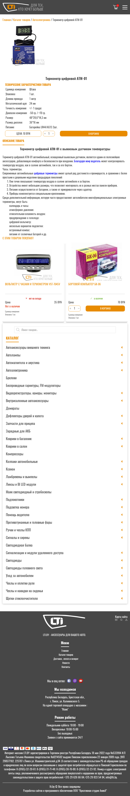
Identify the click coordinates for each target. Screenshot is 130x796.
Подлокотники (15, 499)
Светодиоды (13, 560)
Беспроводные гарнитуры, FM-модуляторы (33, 385)
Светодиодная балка (19, 545)
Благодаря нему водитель (87, 161)
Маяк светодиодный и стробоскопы (28, 491)
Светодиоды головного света (24, 567)
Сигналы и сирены (17, 537)
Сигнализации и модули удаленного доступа (34, 552)
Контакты (66, 667)
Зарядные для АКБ (18, 430)
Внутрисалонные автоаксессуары (27, 400)
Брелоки (11, 377)
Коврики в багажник (18, 438)
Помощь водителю (17, 514)
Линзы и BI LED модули (21, 484)
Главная (7, 20)
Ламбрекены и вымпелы (21, 476)
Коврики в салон (16, 446)
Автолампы (13, 354)
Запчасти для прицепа (20, 423)
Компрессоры (14, 453)
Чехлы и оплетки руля (20, 583)
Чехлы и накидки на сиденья (24, 590)
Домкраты (12, 408)
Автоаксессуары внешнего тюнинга (28, 347)
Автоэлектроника (17, 370)
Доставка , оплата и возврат (65, 658)
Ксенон (10, 469)
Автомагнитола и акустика (22, 362)
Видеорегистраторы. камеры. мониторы (31, 392)
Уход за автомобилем (20, 575)
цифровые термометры (46, 173)
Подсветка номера (17, 507)
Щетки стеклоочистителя (22, 598)
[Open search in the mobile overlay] (65, 329)
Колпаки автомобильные (22, 461)
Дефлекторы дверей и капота (25, 415)
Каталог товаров (21, 20)
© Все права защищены (65, 787)
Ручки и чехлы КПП (18, 529)
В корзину (94, 133)
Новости (66, 663)
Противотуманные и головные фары (29, 522)
